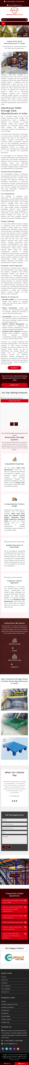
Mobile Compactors (8, 1007)
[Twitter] (6, 1048)
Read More (14, 367)
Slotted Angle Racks (14, 400)
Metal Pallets (6, 1016)
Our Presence (6, 986)
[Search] (26, 20)
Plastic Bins (5, 1010)
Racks (4, 1001)
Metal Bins (5, 1013)
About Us (5, 980)
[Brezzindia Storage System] (14, 11)
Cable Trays (5, 1022)
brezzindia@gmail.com (15, 5)
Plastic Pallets (6, 1019)
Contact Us (14, 385)
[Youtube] (18, 1048)
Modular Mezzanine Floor (10, 1004)
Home (4, 977)
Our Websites (6, 989)
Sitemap (4, 983)
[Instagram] (14, 1048)
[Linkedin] (10, 1048)
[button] (2, 31)
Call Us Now (14, 875)
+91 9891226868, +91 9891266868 (14, 1)
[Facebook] (2, 1048)
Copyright (4, 1054)
